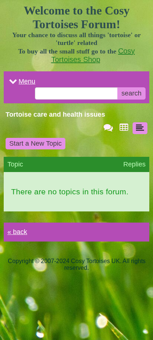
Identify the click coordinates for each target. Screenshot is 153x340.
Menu (27, 81)
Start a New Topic (35, 143)
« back (17, 232)
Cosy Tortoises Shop (93, 55)
